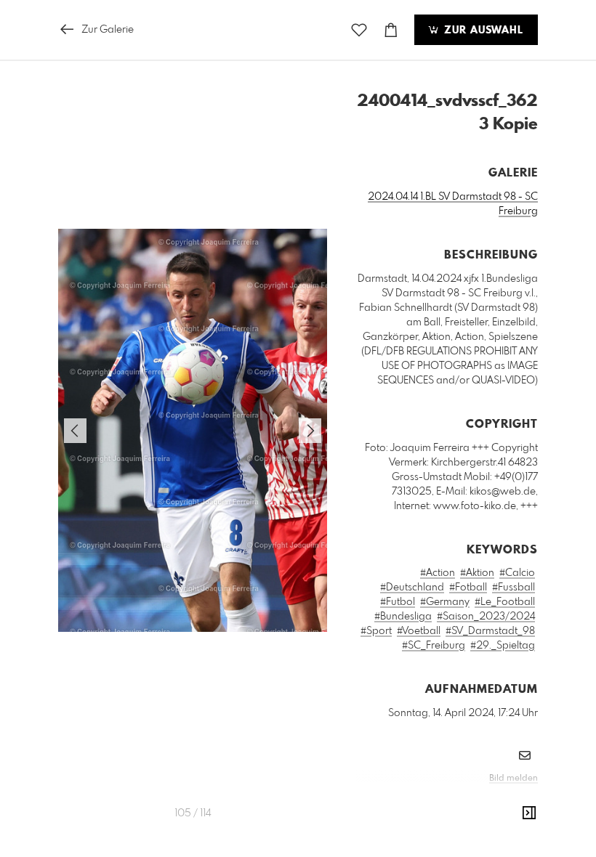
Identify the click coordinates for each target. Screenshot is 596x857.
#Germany (445, 602)
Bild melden (513, 778)
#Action (437, 573)
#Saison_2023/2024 (486, 617)
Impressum (456, 798)
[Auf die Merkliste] (359, 30)
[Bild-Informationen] (529, 813)
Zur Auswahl (481, 30)
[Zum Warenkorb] (391, 30)
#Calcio (517, 573)
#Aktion (477, 573)
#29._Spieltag (502, 646)
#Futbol (397, 602)
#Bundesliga (403, 617)
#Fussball (513, 587)
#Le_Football (505, 602)
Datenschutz (513, 798)
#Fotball (468, 587)
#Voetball (418, 631)
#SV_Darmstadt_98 (490, 631)
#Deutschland (412, 587)
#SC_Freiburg (433, 646)
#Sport (376, 631)
